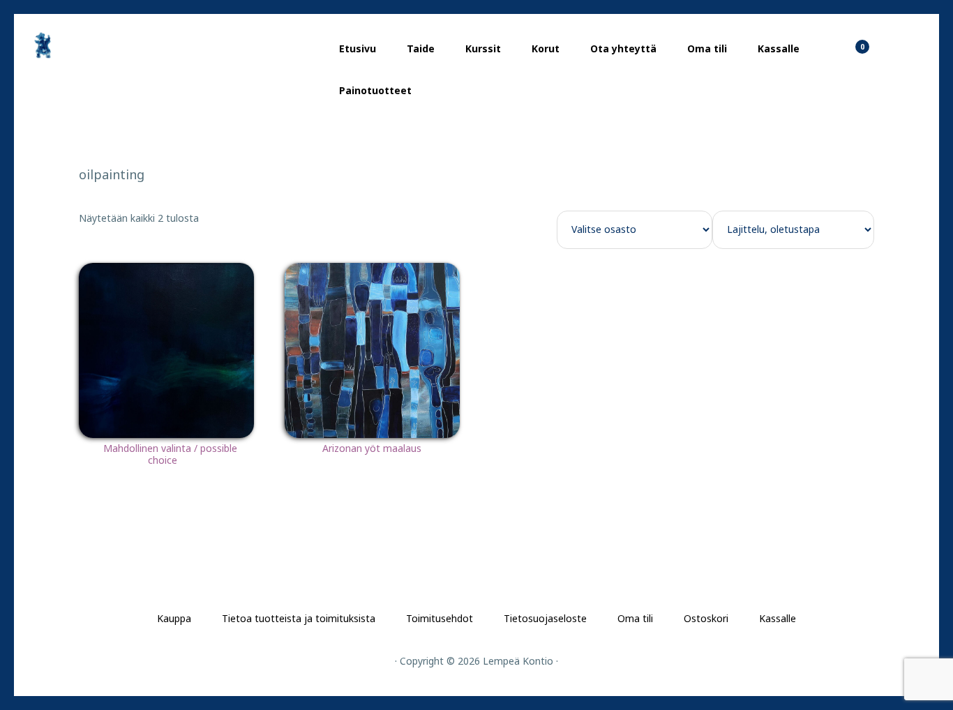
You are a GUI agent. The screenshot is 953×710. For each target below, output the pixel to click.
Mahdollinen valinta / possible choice (170, 454)
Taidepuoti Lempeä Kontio (97, 45)
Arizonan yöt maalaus (371, 448)
